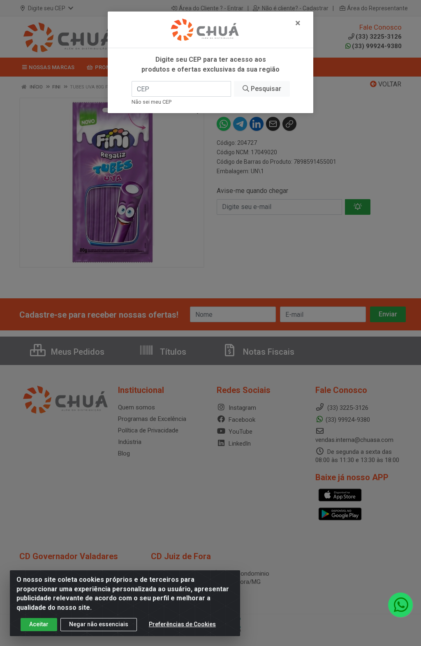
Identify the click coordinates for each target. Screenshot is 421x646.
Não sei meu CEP (151, 102)
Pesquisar (265, 89)
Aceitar (39, 624)
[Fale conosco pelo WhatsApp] (400, 605)
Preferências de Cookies (182, 624)
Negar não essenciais (98, 624)
